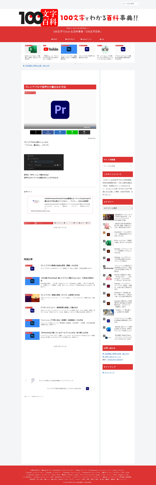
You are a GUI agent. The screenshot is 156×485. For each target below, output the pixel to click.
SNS (115, 474)
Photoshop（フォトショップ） (72, 472)
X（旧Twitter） (28, 477)
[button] (138, 4)
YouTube (36, 477)
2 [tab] (78, 64)
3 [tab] (81, 64)
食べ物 (102, 479)
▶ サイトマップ (108, 373)
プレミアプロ (69, 223)
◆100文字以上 (35, 470)
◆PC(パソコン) (106, 472)
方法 (76, 223)
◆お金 (105, 477)
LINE (127, 474)
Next (133, 53)
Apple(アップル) (63, 479)
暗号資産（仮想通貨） (126, 477)
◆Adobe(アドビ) (30, 223)
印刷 (88, 479)
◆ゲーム (47, 479)
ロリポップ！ (97, 477)
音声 (89, 223)
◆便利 (107, 479)
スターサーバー (87, 477)
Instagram (121, 474)
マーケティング (113, 477)
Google (98, 474)
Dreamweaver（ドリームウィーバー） (100, 470)
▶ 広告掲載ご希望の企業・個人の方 (36, 66)
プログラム (116, 472)
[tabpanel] (32, 52)
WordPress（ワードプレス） (63, 477)
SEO (52, 477)
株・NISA (40, 479)
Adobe (93, 127)
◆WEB (64, 474)
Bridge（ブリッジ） (81, 470)
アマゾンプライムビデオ (87, 474)
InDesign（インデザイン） (54, 472)
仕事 (83, 479)
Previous (23, 53)
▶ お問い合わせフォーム (112, 357)
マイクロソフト (45, 474)
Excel (53, 474)
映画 (92, 479)
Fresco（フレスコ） (119, 470)
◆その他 (54, 479)
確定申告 (32, 479)
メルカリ (77, 479)
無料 (96, 479)
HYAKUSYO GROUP (115, 360)
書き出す (82, 223)
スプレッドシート (107, 474)
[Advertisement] (60, 78)
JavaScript (31, 474)
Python (37, 474)
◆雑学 (113, 479)
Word (58, 474)
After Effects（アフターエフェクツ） (63, 470)
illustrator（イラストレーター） (36, 472)
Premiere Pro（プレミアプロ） (45, 223)
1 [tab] (75, 64)
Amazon (70, 474)
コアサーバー (77, 477)
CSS (123, 472)
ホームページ (45, 477)
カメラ (71, 479)
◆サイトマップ (121, 479)
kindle (76, 474)
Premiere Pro (59, 223)
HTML (127, 472)
